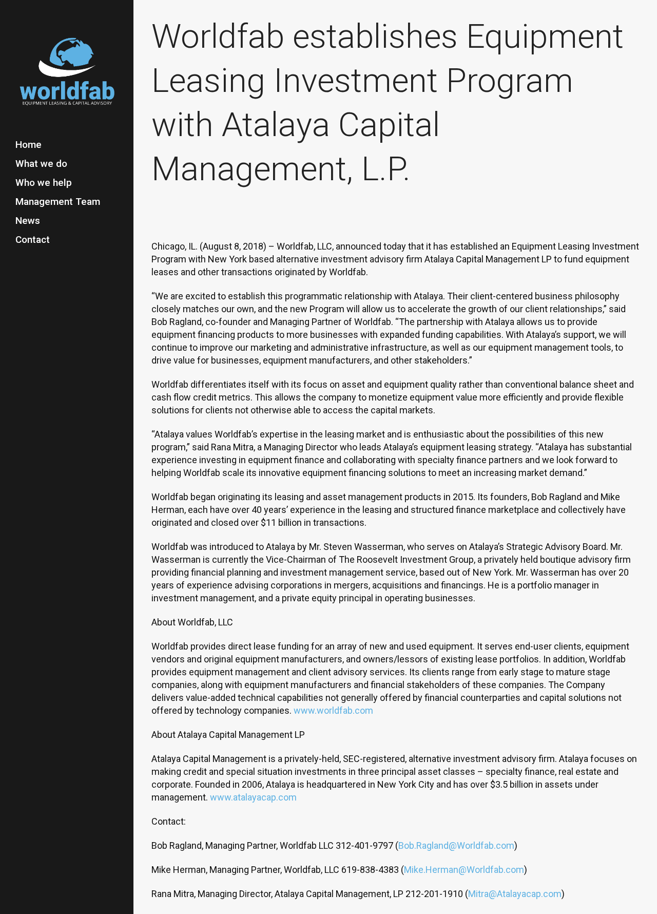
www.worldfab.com (333, 710)
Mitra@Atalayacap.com (515, 893)
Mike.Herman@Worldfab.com (464, 869)
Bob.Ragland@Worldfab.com (456, 845)
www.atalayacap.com (253, 797)
